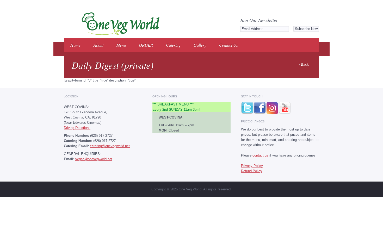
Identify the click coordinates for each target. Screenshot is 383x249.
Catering (173, 45)
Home (75, 45)
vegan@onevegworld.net (93, 159)
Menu (121, 45)
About (98, 45)
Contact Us (228, 45)
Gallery (200, 45)
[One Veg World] (119, 34)
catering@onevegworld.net (110, 146)
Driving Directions (77, 128)
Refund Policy (251, 171)
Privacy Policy (252, 166)
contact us (260, 155)
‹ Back (304, 64)
